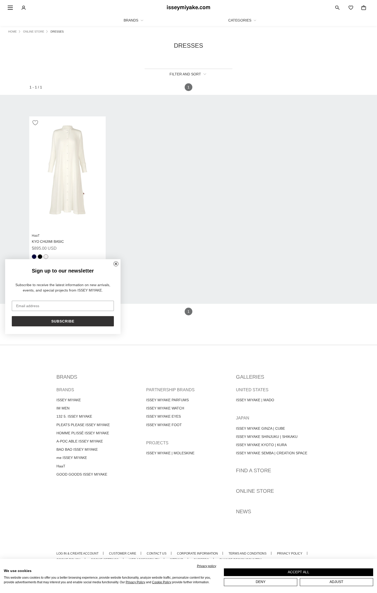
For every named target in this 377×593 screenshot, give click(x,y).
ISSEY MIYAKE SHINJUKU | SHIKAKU (266, 437)
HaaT (60, 466)
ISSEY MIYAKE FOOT (164, 425)
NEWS (243, 511)
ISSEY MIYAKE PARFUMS (167, 400)
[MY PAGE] (23, 8)
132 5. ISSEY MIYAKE (74, 416)
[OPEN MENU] (10, 8)
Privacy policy (206, 566)
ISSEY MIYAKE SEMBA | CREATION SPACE (271, 453)
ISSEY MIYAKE (68, 400)
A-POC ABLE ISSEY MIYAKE (79, 441)
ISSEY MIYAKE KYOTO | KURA (261, 445)
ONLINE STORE (255, 491)
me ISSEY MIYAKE (71, 458)
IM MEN (63, 408)
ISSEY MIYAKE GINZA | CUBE (260, 428)
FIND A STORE (253, 470)
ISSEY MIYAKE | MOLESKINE (170, 453)
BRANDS (66, 377)
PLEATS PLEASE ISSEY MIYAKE (83, 425)
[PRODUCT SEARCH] (337, 8)
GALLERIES (250, 377)
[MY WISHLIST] (351, 8)
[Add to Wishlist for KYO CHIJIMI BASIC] (35, 122)
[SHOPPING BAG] (364, 8)
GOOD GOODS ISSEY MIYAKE (81, 474)
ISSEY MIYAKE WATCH (165, 408)
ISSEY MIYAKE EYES (163, 416)
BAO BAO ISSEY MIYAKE (77, 449)
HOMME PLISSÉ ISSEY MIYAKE (82, 433)
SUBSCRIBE (62, 321)
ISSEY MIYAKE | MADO (255, 400)
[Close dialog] (115, 263)
